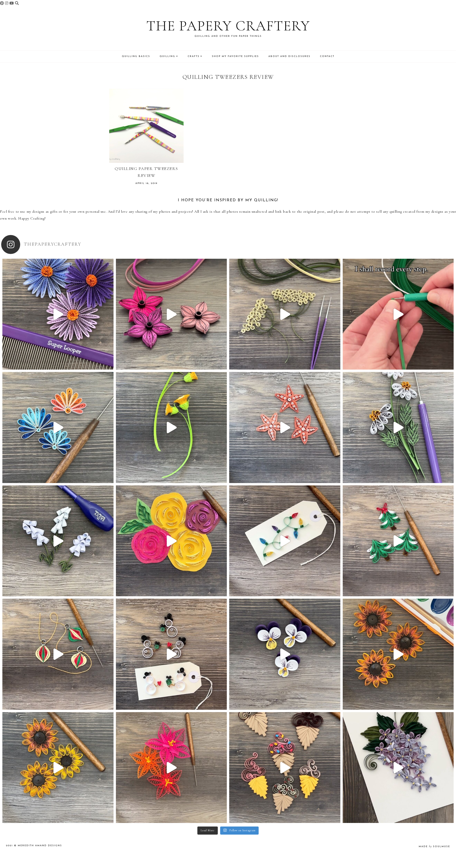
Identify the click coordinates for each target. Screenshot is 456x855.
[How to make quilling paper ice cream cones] (284, 767)
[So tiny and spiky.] (398, 314)
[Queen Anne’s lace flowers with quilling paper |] (284, 314)
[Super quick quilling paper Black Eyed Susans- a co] (58, 767)
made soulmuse (434, 846)
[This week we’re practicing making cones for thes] (58, 541)
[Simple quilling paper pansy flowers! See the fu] (284, 654)
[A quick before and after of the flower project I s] (171, 314)
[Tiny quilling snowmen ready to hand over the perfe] (171, 654)
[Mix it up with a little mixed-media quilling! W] (171, 541)
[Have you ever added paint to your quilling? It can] (398, 654)
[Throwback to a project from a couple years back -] (171, 427)
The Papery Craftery (228, 25)
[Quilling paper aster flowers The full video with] (58, 314)
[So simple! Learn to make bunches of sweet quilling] (398, 767)
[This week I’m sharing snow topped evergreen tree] (398, 541)
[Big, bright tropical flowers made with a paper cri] (171, 767)
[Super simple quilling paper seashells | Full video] (58, 427)
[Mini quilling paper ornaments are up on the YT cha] (58, 654)
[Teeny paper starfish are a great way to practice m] (284, 427)
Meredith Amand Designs (40, 845)
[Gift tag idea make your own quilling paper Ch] (284, 541)
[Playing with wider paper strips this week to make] (398, 427)
